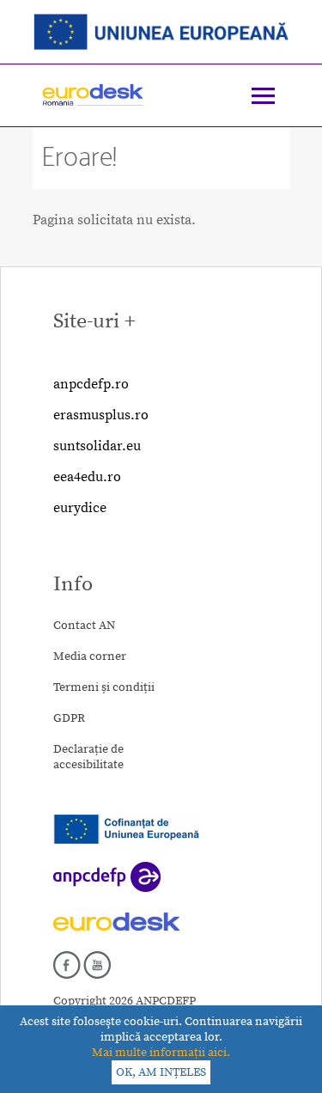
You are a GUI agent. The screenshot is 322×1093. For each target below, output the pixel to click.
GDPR (69, 718)
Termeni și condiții (104, 687)
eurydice (79, 507)
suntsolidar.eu (97, 446)
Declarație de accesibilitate (88, 757)
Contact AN (84, 625)
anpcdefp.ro (91, 384)
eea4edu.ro (87, 476)
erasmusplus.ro (101, 415)
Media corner (89, 656)
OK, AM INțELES (161, 1072)
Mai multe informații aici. (161, 1052)
